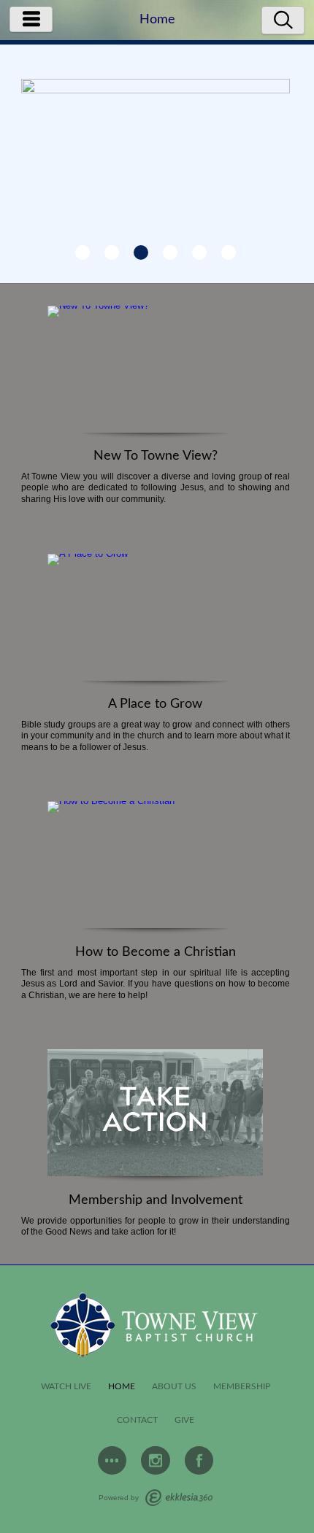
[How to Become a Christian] (155, 867)
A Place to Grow (155, 704)
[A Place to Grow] (155, 620)
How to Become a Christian (155, 952)
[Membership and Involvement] (155, 1115)
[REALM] (112, 1460)
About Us (174, 1387)
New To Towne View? (155, 456)
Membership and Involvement (155, 1200)
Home (121, 1387)
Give (184, 1420)
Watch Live (66, 1387)
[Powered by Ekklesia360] (178, 1497)
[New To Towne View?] (155, 372)
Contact (137, 1420)
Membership (241, 1387)
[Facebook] (199, 1460)
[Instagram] (155, 1460)
